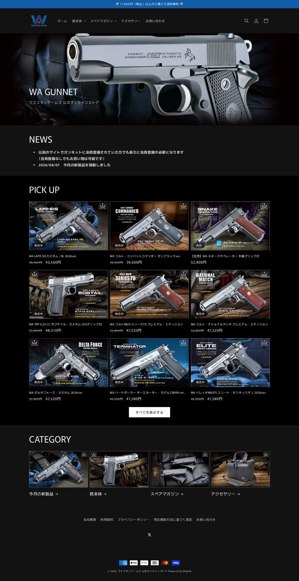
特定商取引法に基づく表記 (173, 519)
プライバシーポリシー (134, 519)
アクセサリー (223, 493)
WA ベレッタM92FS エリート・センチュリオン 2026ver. (229, 393)
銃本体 (96, 493)
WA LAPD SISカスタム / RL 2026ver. (53, 256)
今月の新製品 (41, 493)
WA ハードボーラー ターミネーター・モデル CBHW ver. (147, 393)
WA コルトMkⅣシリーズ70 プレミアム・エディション (146, 324)
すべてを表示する (149, 412)
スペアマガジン (164, 493)
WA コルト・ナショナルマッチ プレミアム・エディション (229, 324)
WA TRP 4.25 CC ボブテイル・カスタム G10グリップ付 (65, 324)
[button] (79, 20)
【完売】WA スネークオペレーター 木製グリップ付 (225, 256)
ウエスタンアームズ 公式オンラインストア (142, 571)
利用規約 (106, 519)
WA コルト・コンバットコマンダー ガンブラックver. (145, 256)
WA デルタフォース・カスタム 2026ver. (56, 393)
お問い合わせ (206, 519)
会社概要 (89, 519)
